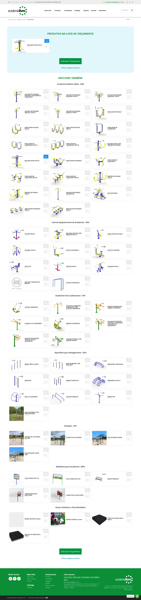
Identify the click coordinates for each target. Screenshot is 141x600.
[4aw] (46, 598)
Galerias (86, 10)
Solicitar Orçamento (70, 61)
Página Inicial (21, 19)
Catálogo (77, 10)
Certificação (68, 10)
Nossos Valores (31, 579)
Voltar (128, 19)
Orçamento (115, 2)
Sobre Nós (48, 10)
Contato (93, 10)
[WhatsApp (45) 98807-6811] (133, 2)
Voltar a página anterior (70, 68)
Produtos (58, 10)
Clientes (29, 581)
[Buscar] (132, 10)
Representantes (50, 585)
